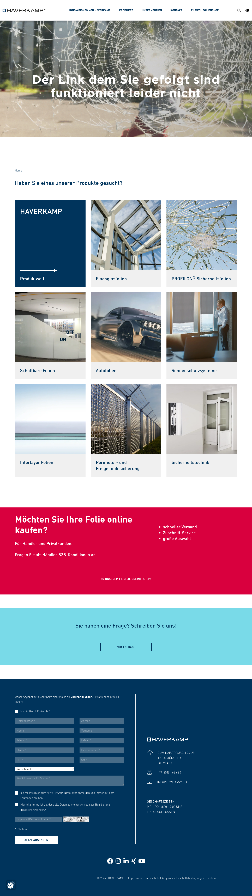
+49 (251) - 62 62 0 (169, 772)
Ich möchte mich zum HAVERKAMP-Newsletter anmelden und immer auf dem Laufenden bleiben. (67, 795)
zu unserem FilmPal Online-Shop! (126, 579)
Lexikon (211, 878)
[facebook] (110, 861)
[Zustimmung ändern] (11, 885)
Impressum (135, 878)
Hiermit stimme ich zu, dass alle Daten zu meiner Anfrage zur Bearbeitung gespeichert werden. (65, 807)
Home (18, 170)
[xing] (133, 861)
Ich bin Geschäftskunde (35, 711)
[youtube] (141, 861)
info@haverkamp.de (173, 782)
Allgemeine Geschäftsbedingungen (183, 878)
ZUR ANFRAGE (126, 647)
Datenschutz (152, 878)
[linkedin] (126, 861)
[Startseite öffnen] (24, 10)
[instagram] (118, 861)
